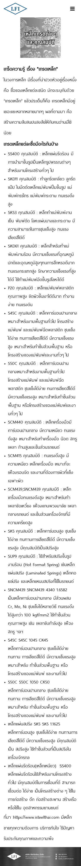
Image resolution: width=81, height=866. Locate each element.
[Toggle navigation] (72, 9)
